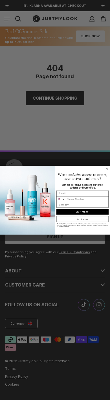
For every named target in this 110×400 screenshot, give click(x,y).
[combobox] (61, 199)
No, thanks (82, 219)
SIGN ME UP (82, 211)
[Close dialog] (107, 169)
